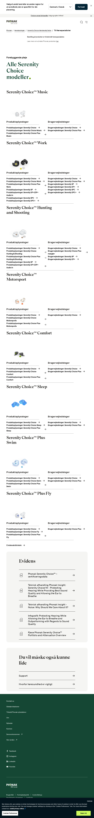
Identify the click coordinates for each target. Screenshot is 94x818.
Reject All (83, 813)
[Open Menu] (86, 22)
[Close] (91, 16)
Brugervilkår (10, 795)
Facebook (12, 751)
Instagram (12, 756)
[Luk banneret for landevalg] (91, 6)
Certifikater (29, 798)
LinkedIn (12, 761)
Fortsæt (81, 7)
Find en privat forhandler (39, 16)
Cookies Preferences (10, 813)
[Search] (81, 22)
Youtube (12, 767)
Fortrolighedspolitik (23, 795)
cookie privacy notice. (17, 809)
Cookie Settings (37, 795)
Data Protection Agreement (14, 798)
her (57, 41)
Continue (89, 801)
